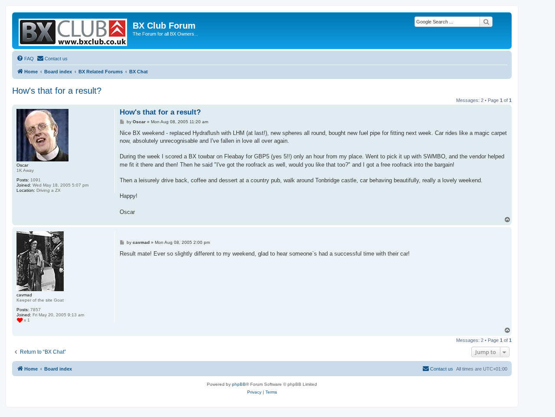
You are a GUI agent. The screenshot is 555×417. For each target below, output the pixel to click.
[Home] (73, 30)
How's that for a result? (56, 90)
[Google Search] (486, 21)
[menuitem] (25, 58)
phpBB (239, 384)
